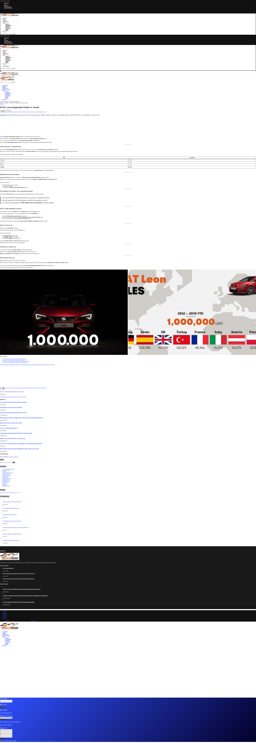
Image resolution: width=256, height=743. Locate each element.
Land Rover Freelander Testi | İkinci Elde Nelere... (12, 501)
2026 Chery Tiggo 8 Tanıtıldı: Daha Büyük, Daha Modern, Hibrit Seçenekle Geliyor (22, 589)
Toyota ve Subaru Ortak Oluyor (9, 428)
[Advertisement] (117, 125)
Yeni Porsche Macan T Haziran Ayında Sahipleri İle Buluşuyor (14, 358)
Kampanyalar (7, 475)
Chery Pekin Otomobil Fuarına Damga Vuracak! (13, 402)
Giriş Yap (9, 725)
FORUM (6, 5)
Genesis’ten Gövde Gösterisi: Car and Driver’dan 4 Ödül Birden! (15, 362)
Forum (4, 31)
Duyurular (8, 28)
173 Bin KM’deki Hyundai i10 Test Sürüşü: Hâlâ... (12, 521)
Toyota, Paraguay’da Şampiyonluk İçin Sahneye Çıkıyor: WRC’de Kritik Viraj (19, 573)
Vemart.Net (33, 620)
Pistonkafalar (6, 620)
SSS (5, 4)
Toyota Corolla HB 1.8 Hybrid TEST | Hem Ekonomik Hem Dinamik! (18, 602)
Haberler (7, 102)
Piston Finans (6, 21)
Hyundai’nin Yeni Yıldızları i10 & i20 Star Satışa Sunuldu (14, 360)
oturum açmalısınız (14, 456)
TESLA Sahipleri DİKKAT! (8, 568)
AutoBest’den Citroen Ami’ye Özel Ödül (11, 407)
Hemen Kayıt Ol (7, 713)
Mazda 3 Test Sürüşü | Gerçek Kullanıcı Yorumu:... (12, 533)
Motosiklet (8, 25)
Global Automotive (8, 472)
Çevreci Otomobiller (8, 469)
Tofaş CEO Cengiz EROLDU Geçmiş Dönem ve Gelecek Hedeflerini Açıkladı (21, 443)
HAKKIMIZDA (7, 6)
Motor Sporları (7, 478)
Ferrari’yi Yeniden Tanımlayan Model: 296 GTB (13, 412)
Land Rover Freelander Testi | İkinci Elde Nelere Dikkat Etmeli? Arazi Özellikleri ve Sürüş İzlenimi (25, 595)
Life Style (6, 476)
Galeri (7, 29)
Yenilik (7, 24)
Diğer (4, 22)
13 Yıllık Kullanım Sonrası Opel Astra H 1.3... (11, 540)
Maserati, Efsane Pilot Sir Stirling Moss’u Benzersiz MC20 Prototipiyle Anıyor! (21, 417)
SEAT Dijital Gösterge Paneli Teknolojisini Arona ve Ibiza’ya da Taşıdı (19, 448)
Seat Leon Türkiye (33, 364)
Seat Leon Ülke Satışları (42, 364)
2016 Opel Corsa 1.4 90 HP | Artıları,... (10, 514)
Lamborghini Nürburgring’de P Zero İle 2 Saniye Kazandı (16, 433)
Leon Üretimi (26, 364)
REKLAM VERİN (8, 8)
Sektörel (4, 20)
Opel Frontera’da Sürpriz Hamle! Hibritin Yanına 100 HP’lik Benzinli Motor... (19, 578)
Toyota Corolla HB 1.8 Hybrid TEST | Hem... (11, 508)
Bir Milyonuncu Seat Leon (5, 364)
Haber (4, 19)
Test (4, 483)
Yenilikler (6, 485)
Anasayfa (5, 18)
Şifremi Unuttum (3, 710)
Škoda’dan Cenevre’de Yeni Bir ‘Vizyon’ (11, 423)
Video (7, 30)
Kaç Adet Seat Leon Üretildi (17, 364)
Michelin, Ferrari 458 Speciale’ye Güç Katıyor (12, 438)
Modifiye (8, 26)
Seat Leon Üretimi (51, 364)
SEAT (2, 115)
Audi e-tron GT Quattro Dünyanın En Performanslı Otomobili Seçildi (16, 361)
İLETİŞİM (6, 3)
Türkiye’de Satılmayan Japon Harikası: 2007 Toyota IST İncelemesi (15, 527)
